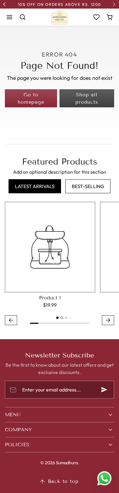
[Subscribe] (104, 389)
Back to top (63, 481)
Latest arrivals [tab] (35, 186)
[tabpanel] (59, 264)
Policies (17, 444)
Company (18, 429)
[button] (9, 17)
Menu (13, 414)
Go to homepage (31, 98)
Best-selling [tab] (88, 186)
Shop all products (86, 98)
